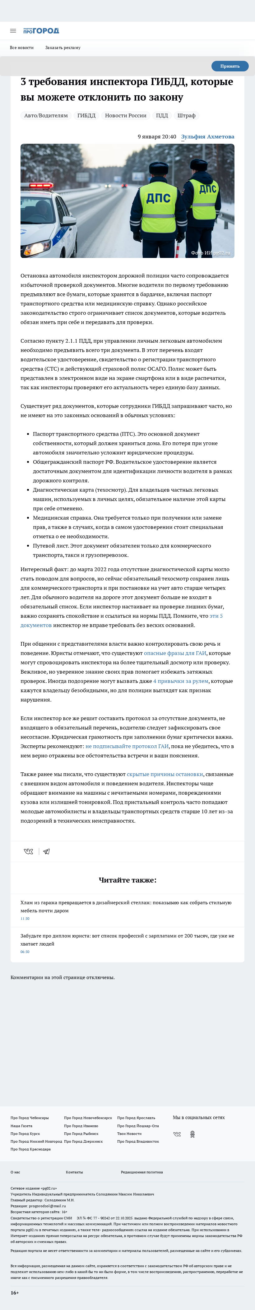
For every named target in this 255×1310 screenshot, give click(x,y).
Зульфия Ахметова (207, 136)
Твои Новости (129, 1133)
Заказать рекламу (63, 47)
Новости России (125, 115)
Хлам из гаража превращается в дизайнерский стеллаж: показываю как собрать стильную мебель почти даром (126, 910)
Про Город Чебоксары (30, 1117)
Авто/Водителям (46, 115)
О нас (15, 1172)
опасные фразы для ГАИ (175, 653)
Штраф (187, 115)
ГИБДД (86, 115)
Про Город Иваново (81, 1125)
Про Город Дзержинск (83, 1141)
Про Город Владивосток (138, 1141)
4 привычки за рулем (180, 680)
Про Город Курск (25, 1133)
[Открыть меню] (13, 31)
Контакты (74, 1172)
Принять (230, 66)
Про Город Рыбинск (81, 1133)
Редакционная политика (142, 1172)
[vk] (29, 851)
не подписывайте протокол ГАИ (127, 746)
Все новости (22, 47)
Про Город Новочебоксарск (88, 1117)
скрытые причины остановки (165, 774)
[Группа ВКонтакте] (177, 1134)
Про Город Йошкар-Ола (138, 1125)
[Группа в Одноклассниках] (192, 1134)
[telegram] (48, 851)
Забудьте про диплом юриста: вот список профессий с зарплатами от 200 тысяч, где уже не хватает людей (127, 943)
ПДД (162, 115)
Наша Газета (21, 1125)
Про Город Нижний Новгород (36, 1141)
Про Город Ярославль (136, 1117)
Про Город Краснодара (31, 1149)
